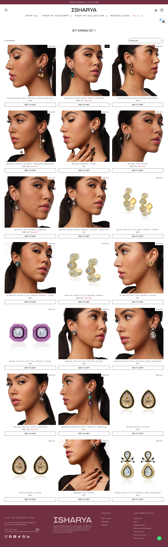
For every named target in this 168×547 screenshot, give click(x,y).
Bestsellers (120, 15)
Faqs (135, 522)
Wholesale (105, 522)
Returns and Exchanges (142, 528)
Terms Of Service (140, 535)
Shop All (32, 15)
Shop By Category (56, 15)
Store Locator (106, 518)
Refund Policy (139, 531)
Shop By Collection (90, 15)
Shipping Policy (139, 525)
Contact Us (138, 518)
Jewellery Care (139, 538)
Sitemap (104, 525)
